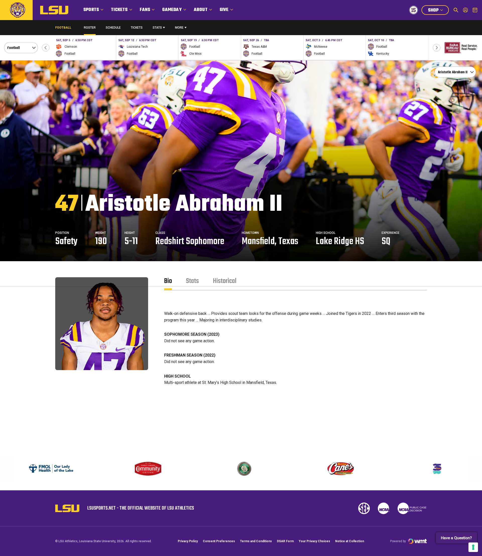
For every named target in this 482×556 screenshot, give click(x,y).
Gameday (172, 10)
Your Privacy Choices (314, 541)
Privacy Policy (188, 541)
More (179, 27)
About (201, 10)
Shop (438, 11)
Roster (90, 27)
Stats (157, 27)
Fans (145, 10)
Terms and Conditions (256, 541)
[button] (45, 47)
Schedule (113, 27)
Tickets (119, 10)
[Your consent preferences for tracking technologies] (473, 547)
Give (224, 10)
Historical (224, 281)
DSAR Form (285, 541)
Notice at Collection (349, 541)
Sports (91, 10)
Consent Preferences (219, 541)
